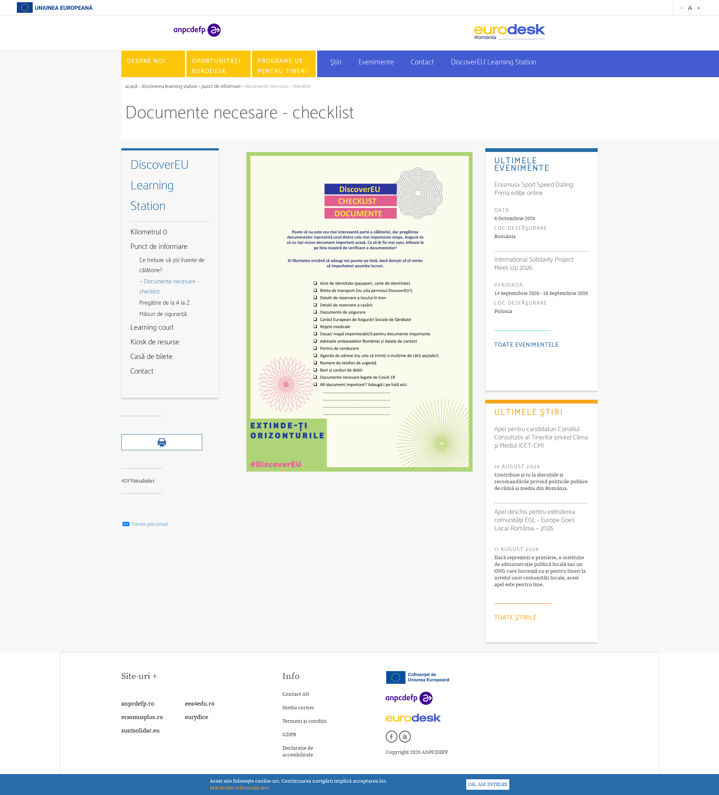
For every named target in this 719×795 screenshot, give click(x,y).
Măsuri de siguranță (163, 314)
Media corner (298, 707)
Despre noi (146, 61)
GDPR (289, 734)
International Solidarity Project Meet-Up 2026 (533, 264)
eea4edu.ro (200, 703)
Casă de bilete (151, 357)
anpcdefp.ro (137, 703)
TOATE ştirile (515, 618)
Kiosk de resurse (154, 342)
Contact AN (295, 694)
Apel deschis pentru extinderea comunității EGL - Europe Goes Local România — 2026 (534, 520)
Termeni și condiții (304, 721)
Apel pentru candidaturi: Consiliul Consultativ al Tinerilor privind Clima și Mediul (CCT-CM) (541, 437)
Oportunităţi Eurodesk (216, 66)
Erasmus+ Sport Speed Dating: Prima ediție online (534, 189)
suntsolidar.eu (140, 730)
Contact (423, 62)
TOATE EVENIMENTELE (526, 345)
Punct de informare (221, 86)
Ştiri (336, 62)
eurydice (196, 717)
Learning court (152, 328)
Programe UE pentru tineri (282, 66)
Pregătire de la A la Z (164, 303)
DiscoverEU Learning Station (493, 62)
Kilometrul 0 (148, 232)
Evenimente (377, 62)
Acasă (132, 86)
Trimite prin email (149, 524)
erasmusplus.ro (142, 717)
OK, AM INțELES (487, 784)
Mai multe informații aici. (240, 788)
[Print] (161, 448)
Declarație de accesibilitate (297, 751)
